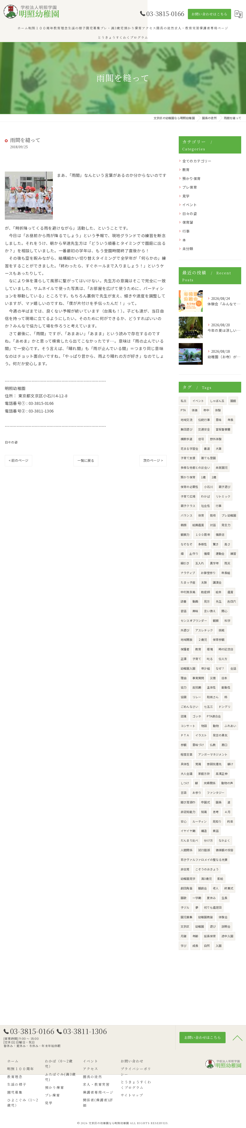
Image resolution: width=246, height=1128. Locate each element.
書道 (207, 448)
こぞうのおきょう (207, 869)
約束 (230, 821)
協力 (183, 687)
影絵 (220, 878)
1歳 (203, 477)
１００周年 (202, 534)
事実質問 (198, 678)
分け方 (208, 840)
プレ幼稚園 (228, 515)
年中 (206, 410)
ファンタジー (215, 792)
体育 (201, 515)
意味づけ (198, 745)
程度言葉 (186, 754)
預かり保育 (191, 178)
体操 (194, 410)
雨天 (227, 563)
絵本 (218, 592)
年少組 (205, 668)
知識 (204, 812)
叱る (210, 659)
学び (183, 945)
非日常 (185, 869)
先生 (218, 601)
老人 (216, 888)
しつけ (185, 783)
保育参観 (219, 639)
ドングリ (224, 706)
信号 (201, 439)
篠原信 (220, 534)
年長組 (225, 573)
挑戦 (221, 630)
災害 (213, 678)
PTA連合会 (214, 716)
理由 (183, 678)
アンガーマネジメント (213, 754)
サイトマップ (132, 1095)
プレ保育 (189, 187)
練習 (233, 553)
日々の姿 (11, 442)
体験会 (223, 917)
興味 (195, 611)
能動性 (225, 687)
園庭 (233, 401)
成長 (195, 945)
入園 (218, 945)
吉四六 (231, 601)
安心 (183, 821)
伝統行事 (204, 420)
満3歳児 (206, 878)
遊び (213, 926)
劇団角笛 (186, 888)
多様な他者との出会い (195, 467)
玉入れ (199, 563)
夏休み (211, 898)
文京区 (185, 926)
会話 (233, 668)
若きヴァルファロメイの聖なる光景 (204, 859)
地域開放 (186, 639)
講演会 (217, 582)
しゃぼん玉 (217, 401)
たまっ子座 (188, 582)
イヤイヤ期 (188, 831)
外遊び (185, 630)
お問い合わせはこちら (209, 14)
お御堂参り (208, 573)
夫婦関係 (209, 783)
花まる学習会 (189, 448)
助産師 (205, 592)
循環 (207, 553)
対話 (213, 525)
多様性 (202, 544)
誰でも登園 (208, 458)
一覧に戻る (85, 460)
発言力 (225, 525)
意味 (218, 420)
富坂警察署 (223, 429)
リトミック (223, 496)
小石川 (208, 487)
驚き (216, 544)
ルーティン (199, 821)
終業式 (228, 888)
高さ (227, 544)
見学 (186, 195)
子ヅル (185, 907)
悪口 (224, 745)
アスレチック (204, 630)
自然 (207, 945)
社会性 (205, 506)
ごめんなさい (189, 706)
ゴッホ (196, 716)
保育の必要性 (189, 487)
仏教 (213, 745)
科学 (227, 620)
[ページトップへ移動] (237, 1037)
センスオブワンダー (194, 620)
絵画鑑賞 (198, 525)
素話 (216, 831)
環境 (210, 649)
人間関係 (186, 850)
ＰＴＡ (185, 735)
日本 (224, 678)
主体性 (211, 687)
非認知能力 (188, 812)
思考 (216, 812)
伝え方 (223, 659)
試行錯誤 (204, 850)
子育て (196, 659)
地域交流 (186, 420)
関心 (224, 611)
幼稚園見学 (188, 878)
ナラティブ (188, 573)
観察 (216, 620)
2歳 (214, 477)
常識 (198, 764)
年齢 (195, 936)
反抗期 (196, 687)
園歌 (183, 898)
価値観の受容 (224, 850)
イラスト (201, 735)
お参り (196, 792)
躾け (230, 764)
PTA (183, 410)
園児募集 (186, 917)
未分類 (187, 248)
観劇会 (202, 888)
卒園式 (205, 802)
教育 (186, 169)
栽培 (213, 515)
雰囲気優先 (214, 764)
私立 (183, 401)
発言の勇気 (220, 735)
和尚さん (213, 697)
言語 (183, 792)
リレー (196, 697)
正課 (183, 659)
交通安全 (204, 429)
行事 (186, 231)
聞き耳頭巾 (188, 802)
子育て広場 (188, 496)
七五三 (208, 706)
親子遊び (224, 487)
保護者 (185, 649)
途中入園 (227, 936)
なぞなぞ (186, 544)
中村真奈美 (188, 592)
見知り (217, 821)
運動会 (220, 553)
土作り (193, 553)
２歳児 (202, 639)
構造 (204, 831)
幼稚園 (199, 926)
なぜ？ (220, 668)
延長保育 (210, 936)
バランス (186, 515)
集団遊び (186, 429)
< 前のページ (18, 460)
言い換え (210, 611)
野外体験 (216, 439)
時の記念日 (226, 649)
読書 (183, 601)
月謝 (183, 936)
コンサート (188, 726)
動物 (216, 726)
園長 (218, 802)
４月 (227, 812)
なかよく (224, 840)
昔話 (183, 611)
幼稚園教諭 (205, 917)
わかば (205, 496)
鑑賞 (230, 592)
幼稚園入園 (188, 668)
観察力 (185, 534)
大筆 (218, 448)
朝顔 (183, 525)
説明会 (225, 926)
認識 (183, 716)
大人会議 (186, 773)
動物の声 (227, 783)
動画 (195, 601)
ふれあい (230, 726)
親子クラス (188, 506)
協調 (183, 697)
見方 (207, 601)
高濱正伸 (222, 773)
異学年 (214, 563)
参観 (183, 745)
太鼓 (204, 582)
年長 (230, 420)
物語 (204, 726)
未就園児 (222, 467)
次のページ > (153, 460)
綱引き (185, 563)
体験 (218, 410)
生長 (224, 898)
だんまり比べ (189, 840)
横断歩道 (186, 439)
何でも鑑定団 (212, 907)
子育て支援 (188, 458)
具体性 (185, 764)
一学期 (196, 898)
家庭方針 (204, 773)
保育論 (187, 222)
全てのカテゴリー (197, 160)
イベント (189, 204)
